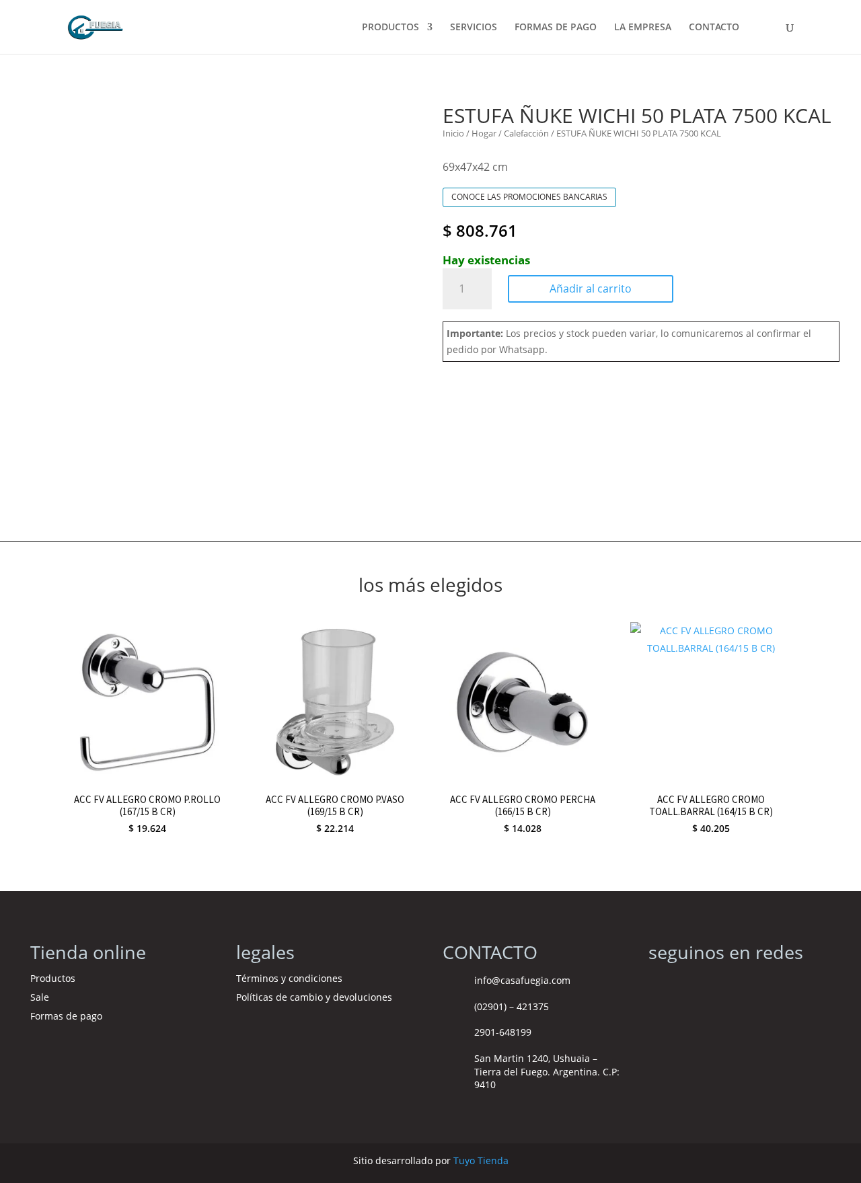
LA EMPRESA (642, 27)
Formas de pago (66, 1015)
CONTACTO (714, 27)
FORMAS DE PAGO (556, 27)
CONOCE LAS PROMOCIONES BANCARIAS (529, 196)
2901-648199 (502, 1032)
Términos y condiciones (290, 978)
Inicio (453, 133)
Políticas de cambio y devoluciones (314, 997)
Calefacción (526, 133)
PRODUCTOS (390, 27)
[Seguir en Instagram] (659, 984)
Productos (52, 978)
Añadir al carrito (591, 288)
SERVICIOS (473, 27)
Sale (39, 997)
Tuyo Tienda (481, 1160)
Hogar (484, 133)
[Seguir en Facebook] (686, 984)
